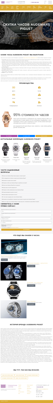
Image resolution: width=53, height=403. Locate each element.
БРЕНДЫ (29, 8)
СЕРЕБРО (12, 8)
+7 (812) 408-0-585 (35, 2)
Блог (19, 393)
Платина (19, 388)
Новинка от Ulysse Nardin (31, 301)
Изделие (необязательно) (5, 217)
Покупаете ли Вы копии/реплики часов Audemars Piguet (13, 189)
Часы (19, 390)
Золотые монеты (21, 391)
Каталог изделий (30, 385)
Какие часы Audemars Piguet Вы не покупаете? (11, 185)
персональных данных (15, 227)
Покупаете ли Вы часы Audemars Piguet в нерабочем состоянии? (15, 182)
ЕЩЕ (45, 8)
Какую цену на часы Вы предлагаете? (10, 187)
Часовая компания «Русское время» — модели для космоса (37, 263)
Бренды (28, 390)
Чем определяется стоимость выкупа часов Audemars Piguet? (14, 178)
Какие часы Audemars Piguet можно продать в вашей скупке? (14, 175)
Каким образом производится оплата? (10, 194)
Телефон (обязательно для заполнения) (8, 213)
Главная (19, 385)
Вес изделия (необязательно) (6, 220)
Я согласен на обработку (10, 227)
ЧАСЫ (23, 8)
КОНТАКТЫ (50, 8)
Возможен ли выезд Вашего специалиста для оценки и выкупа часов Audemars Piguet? (19, 199)
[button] (26, 176)
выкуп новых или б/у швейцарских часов (30, 57)
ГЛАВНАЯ (2, 8)
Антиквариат (29, 391)
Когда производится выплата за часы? (10, 192)
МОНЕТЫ (34, 7)
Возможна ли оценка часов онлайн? (9, 180)
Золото (19, 386)
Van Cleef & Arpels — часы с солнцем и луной (34, 282)
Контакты (28, 393)
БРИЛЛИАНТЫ (17, 7)
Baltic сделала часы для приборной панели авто (9, 255)
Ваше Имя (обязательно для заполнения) (8, 209)
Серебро (28, 386)
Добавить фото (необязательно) (6, 224)
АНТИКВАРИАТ (40, 7)
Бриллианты (29, 388)
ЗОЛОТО (7, 7)
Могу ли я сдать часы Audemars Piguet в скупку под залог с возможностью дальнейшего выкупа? (21, 201)
